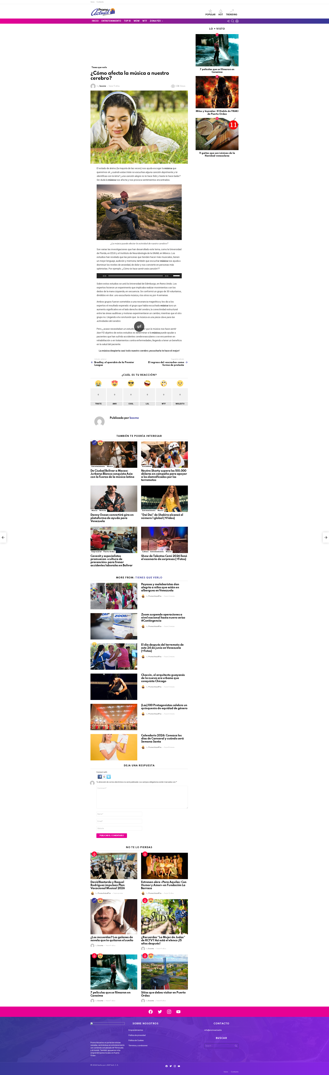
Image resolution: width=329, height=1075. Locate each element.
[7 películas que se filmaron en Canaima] (113, 972)
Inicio (92, 2)
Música (110, 466)
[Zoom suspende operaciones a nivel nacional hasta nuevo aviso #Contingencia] (113, 626)
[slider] (176, 275)
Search (236, 1046)
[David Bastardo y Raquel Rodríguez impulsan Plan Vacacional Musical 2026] (113, 866)
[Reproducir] (100, 275)
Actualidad (146, 466)
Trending (231, 15)
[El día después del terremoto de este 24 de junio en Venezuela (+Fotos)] (113, 656)
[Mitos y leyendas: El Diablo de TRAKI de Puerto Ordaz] (217, 92)
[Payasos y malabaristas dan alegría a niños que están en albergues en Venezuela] (113, 596)
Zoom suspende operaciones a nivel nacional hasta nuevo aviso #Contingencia (163, 617)
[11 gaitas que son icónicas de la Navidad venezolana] (217, 134)
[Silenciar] (171, 275)
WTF (144, 21)
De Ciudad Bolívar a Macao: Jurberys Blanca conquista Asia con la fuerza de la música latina (112, 473)
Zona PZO (155, 21)
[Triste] (94, 644)
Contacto (100, 2)
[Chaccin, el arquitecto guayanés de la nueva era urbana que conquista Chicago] (113, 687)
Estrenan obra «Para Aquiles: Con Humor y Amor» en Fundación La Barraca (163, 885)
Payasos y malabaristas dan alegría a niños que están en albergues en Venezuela (160, 587)
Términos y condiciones (138, 1046)
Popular (210, 15)
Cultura (145, 552)
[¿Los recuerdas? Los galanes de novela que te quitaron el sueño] (113, 916)
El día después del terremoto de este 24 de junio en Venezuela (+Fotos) (162, 647)
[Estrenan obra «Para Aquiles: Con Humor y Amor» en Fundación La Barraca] (164, 866)
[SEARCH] (232, 21)
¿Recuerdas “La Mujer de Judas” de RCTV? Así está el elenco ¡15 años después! (163, 940)
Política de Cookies (136, 1040)
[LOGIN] (237, 21)
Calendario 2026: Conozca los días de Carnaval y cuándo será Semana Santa (162, 738)
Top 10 (127, 21)
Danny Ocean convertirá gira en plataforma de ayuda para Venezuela (112, 518)
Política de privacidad (137, 1035)
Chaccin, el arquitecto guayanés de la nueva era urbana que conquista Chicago (163, 678)
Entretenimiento (111, 21)
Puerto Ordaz (109, 552)
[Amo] (100, 442)
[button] (100, 778)
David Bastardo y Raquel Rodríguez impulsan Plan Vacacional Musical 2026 (107, 885)
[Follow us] (228, 21)
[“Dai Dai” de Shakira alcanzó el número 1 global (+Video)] (164, 499)
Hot (220, 15)
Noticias (102, 510)
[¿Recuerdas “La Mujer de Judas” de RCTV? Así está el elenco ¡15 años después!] (164, 916)
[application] (139, 275)
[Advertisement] (139, 47)
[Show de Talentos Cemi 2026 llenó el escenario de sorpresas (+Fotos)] (164, 540)
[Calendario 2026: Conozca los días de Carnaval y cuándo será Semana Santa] (113, 747)
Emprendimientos (136, 1030)
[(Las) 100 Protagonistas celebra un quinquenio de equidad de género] (113, 717)
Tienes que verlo (148, 577)
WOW (137, 21)
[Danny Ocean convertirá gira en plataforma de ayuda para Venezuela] (113, 499)
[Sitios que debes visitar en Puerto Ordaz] (164, 972)
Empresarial (96, 552)
